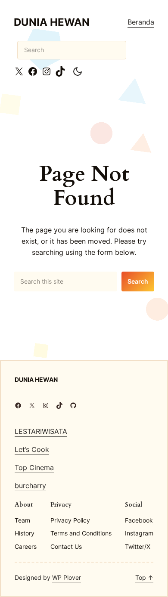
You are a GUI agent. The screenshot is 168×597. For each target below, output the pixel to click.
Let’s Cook (32, 449)
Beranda (141, 22)
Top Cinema (34, 467)
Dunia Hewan (52, 21)
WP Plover (66, 577)
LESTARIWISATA (41, 431)
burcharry (30, 485)
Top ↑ (144, 577)
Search (138, 281)
